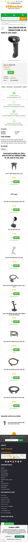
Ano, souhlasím (19, 536)
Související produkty (17, 86)
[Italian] (18, 462)
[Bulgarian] (21, 462)
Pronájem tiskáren (4, 485)
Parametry (3, 86)
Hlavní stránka (3, 21)
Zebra (3, 23)
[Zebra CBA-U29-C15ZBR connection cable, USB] (14, 334)
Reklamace (3, 477)
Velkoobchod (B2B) (4, 473)
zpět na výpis (3, 28)
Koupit (10, 72)
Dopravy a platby (4, 471)
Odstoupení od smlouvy (5, 489)
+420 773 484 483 (11, 1)
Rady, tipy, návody (4, 470)
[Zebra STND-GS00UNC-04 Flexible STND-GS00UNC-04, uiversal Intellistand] (14, 306)
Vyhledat (23, 18)
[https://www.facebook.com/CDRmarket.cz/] (4, 519)
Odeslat (20, 440)
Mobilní (7, 23)
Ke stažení (25, 86)
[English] (6, 462)
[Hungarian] (8, 462)
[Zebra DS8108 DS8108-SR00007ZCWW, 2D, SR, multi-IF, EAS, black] (14, 47)
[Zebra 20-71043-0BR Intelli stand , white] (14, 250)
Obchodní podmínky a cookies (6, 479)
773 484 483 (6, 449)
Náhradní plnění (4, 487)
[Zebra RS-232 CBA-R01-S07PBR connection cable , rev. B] (14, 278)
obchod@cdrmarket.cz (15, 3)
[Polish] (11, 462)
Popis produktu (9, 86)
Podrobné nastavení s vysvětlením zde (14, 539)
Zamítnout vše (8, 536)
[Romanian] (13, 462)
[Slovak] (16, 462)
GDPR (2, 481)
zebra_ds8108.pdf (4, 150)
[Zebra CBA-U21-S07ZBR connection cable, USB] (14, 362)
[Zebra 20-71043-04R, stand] (14, 222)
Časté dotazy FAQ (4, 475)
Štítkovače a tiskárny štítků (12, 21)
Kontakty (2, 468)
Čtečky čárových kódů (22, 21)
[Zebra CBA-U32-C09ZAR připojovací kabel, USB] (14, 194)
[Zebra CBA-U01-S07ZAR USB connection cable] (14, 390)
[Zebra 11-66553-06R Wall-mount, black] (14, 166)
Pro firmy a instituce (5, 483)
